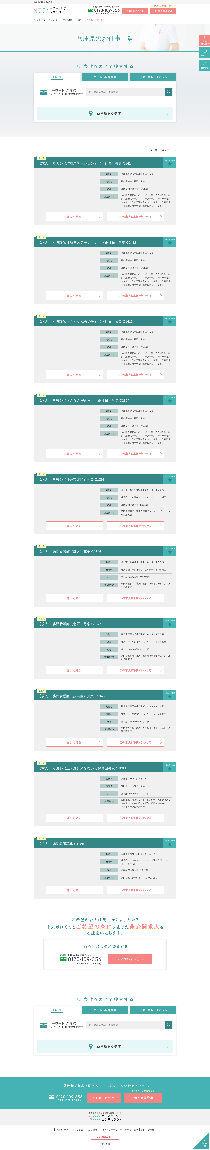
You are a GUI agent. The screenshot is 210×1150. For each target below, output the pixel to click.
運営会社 (92, 1129)
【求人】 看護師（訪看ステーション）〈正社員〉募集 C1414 (85, 163)
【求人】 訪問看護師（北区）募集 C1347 (69, 624)
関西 (79, 20)
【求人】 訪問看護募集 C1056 (61, 844)
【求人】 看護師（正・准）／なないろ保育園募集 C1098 (82, 768)
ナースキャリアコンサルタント (46, 20)
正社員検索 (67, 20)
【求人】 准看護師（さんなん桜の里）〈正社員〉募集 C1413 (85, 321)
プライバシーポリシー (111, 1129)
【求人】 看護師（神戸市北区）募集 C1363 (71, 479)
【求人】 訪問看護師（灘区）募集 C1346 (69, 552)
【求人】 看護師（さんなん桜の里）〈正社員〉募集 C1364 (83, 400)
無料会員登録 (131, 1129)
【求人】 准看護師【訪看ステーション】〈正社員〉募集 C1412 (87, 242)
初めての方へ (62, 1129)
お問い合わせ (147, 1129)
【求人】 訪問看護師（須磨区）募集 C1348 (71, 696)
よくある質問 (78, 1129)
